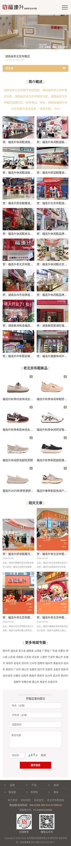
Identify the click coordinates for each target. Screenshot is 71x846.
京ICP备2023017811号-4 (43, 842)
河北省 (35, 657)
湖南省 (30, 650)
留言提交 (39, 800)
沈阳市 (24, 675)
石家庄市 (52, 681)
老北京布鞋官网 (55, 800)
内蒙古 (61, 650)
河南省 (19, 657)
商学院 (34, 792)
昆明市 (41, 663)
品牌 (12, 785)
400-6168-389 (37, 805)
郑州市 (64, 675)
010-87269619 (54, 805)
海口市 (25, 669)
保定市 (43, 681)
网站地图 (26, 800)
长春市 (17, 675)
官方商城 (12, 800)
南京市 (40, 675)
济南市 (49, 669)
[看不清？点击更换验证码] (33, 755)
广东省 (53, 650)
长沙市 (48, 675)
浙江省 (22, 650)
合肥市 (33, 669)
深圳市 (9, 663)
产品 (34, 785)
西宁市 (41, 669)
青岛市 (17, 663)
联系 (56, 792)
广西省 (45, 650)
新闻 (56, 785)
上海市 (43, 657)
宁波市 (51, 657)
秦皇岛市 (58, 663)
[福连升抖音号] (24, 815)
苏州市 (25, 663)
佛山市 (59, 657)
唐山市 (35, 681)
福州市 (49, 663)
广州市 (17, 669)
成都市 (17, 681)
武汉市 (56, 675)
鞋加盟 (12, 792)
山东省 (11, 657)
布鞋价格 (26, 681)
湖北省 (14, 650)
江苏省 (27, 657)
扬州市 (6, 650)
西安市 (64, 669)
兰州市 (33, 663)
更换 (43, 755)
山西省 (38, 650)
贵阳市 (9, 669)
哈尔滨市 (8, 675)
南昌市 (32, 675)
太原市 (56, 669)
